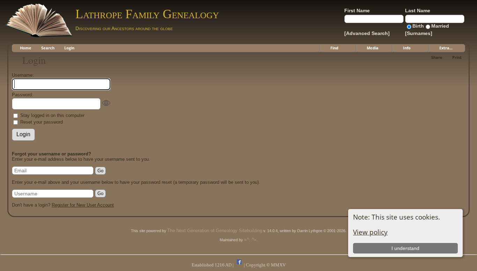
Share (436, 57)
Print (457, 57)
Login (69, 47)
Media (373, 47)
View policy (370, 232)
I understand (405, 248)
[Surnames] (418, 33)
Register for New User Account (83, 205)
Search (47, 47)
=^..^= (250, 239)
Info (407, 47)
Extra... (446, 47)
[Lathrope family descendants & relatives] (239, 264)
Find (334, 47)
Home (25, 47)
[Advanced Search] (367, 33)
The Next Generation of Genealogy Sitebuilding (214, 230)
